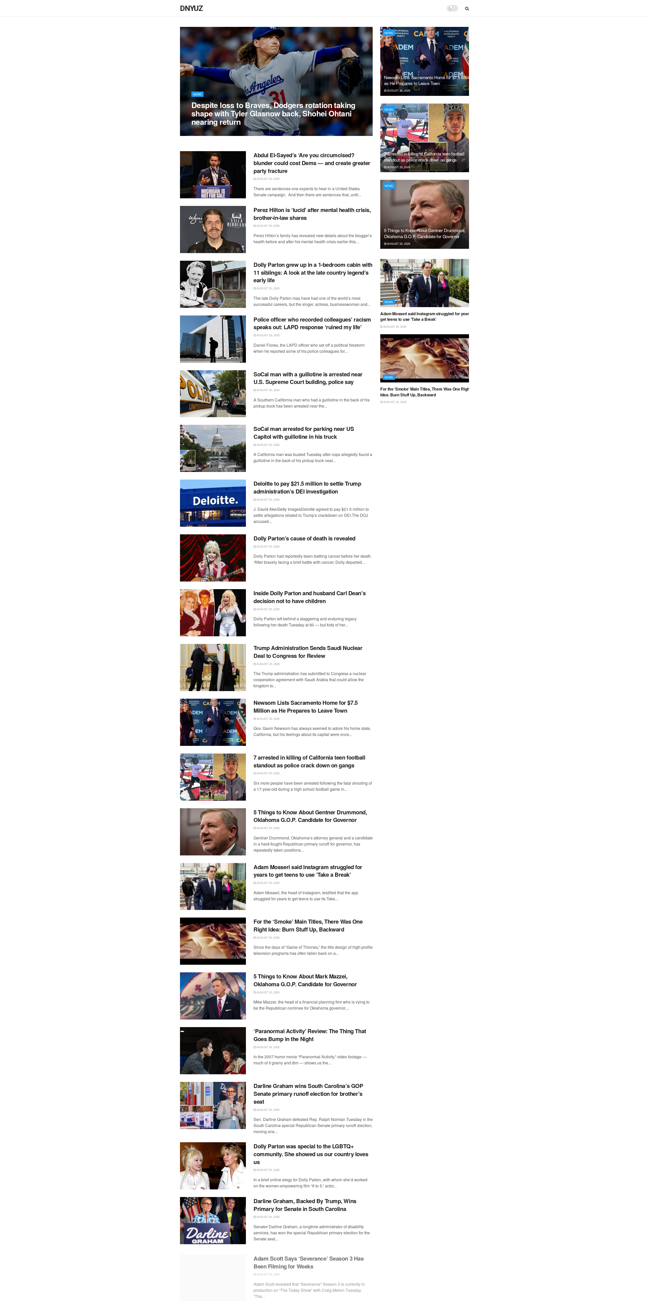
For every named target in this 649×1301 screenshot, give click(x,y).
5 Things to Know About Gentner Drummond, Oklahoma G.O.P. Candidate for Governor (310, 816)
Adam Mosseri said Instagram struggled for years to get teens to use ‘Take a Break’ (308, 871)
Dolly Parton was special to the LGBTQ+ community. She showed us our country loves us (311, 1154)
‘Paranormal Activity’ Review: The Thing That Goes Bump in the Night (310, 1035)
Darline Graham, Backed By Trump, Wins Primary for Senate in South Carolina (305, 1205)
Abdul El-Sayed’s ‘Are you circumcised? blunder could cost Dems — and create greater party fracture (312, 163)
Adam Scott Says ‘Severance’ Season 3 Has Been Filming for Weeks (309, 1260)
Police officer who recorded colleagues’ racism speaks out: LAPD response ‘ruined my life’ (312, 323)
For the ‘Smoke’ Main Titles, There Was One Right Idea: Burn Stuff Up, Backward (308, 925)
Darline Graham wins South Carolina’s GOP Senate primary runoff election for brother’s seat (308, 1093)
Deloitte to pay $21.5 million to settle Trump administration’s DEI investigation (307, 487)
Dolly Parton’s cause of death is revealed (304, 538)
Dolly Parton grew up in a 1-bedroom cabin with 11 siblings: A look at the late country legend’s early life (313, 272)
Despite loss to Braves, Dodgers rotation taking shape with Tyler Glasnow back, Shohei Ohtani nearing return (273, 113)
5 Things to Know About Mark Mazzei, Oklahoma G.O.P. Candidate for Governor (305, 980)
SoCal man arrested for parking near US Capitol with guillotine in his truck (304, 433)
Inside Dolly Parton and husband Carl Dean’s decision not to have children (310, 597)
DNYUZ (191, 8)
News (197, 94)
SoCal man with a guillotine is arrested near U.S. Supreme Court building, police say (308, 378)
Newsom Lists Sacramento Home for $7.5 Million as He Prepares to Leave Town (306, 706)
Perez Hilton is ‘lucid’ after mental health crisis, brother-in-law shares (312, 214)
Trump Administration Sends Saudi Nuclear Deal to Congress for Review (308, 652)
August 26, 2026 (206, 132)
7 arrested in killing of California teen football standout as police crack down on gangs (309, 761)
